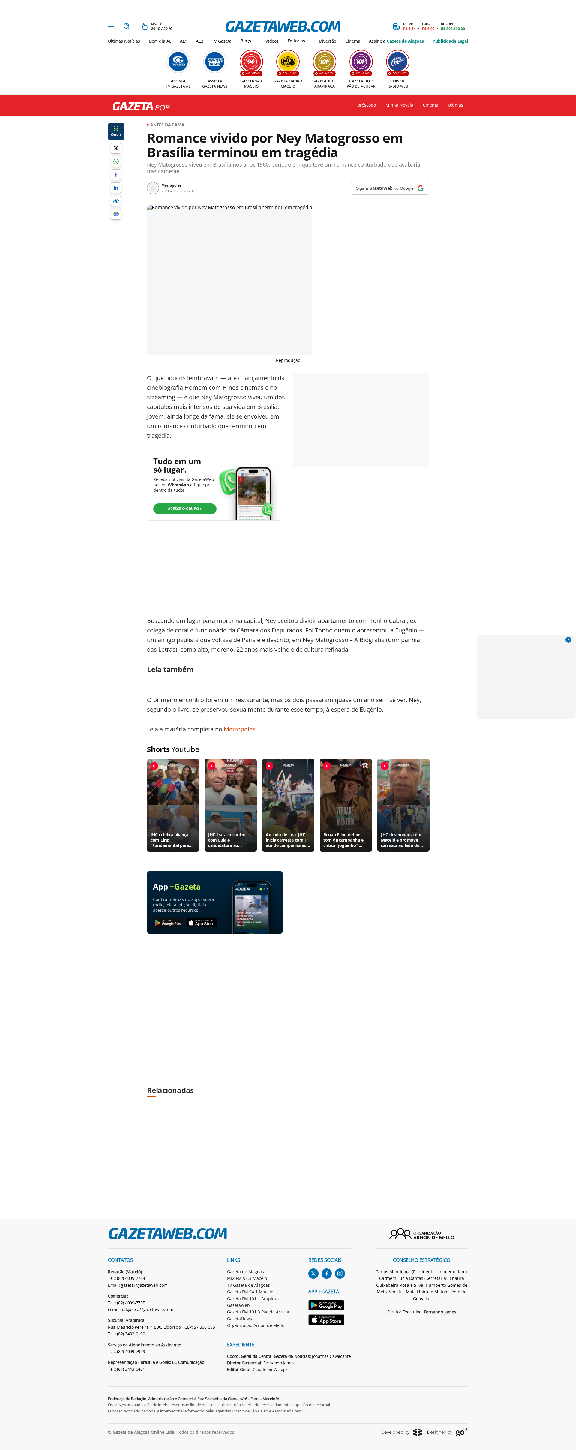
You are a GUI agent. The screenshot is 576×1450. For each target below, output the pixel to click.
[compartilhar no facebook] (116, 174)
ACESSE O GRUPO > (185, 508)
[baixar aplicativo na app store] (202, 923)
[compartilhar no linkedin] (116, 187)
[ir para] (329, 1306)
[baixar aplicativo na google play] (168, 923)
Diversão (327, 41)
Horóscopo (365, 105)
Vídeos (272, 41)
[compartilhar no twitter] (116, 148)
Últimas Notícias (124, 41)
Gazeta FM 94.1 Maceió (250, 1292)
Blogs (246, 41)
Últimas (455, 105)
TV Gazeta (222, 41)
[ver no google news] (116, 214)
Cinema (352, 41)
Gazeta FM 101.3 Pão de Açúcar (258, 1312)
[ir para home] (283, 26)
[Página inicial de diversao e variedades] (139, 106)
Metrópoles (240, 729)
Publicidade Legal (450, 41)
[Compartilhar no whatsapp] (116, 161)
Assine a (396, 41)
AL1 (183, 41)
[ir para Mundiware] (402, 1432)
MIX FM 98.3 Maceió (247, 1278)
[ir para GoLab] (448, 1432)
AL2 (199, 41)
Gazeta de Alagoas (245, 1271)
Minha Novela (399, 105)
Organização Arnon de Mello (255, 1325)
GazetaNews (239, 1319)
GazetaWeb (238, 1305)
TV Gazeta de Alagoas (248, 1285)
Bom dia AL (160, 41)
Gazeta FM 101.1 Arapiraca (254, 1298)
